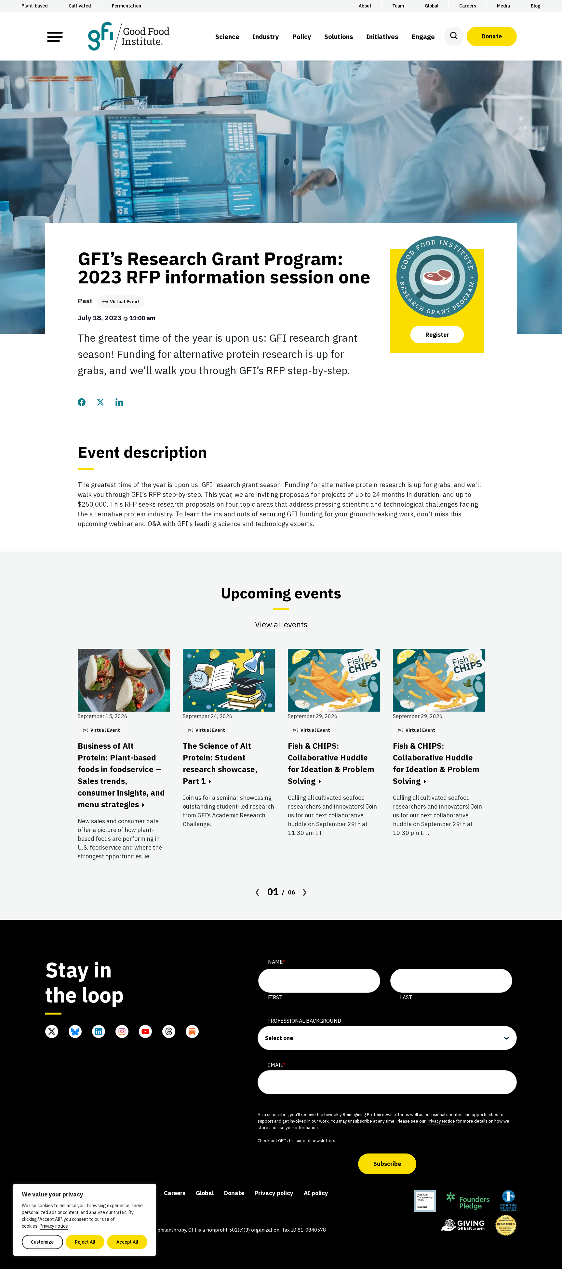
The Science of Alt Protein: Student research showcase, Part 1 (220, 763)
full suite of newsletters (312, 1140)
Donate (492, 36)
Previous (257, 892)
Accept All (127, 1242)
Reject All (85, 1242)
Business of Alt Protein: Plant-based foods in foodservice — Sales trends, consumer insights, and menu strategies (121, 775)
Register (437, 334)
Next (304, 892)
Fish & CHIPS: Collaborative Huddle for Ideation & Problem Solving (331, 763)
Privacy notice (54, 1226)
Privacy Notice (441, 1121)
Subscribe (387, 1163)
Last (406, 997)
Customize (42, 1242)
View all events (281, 624)
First (275, 997)
